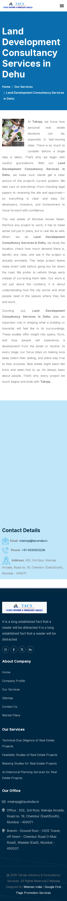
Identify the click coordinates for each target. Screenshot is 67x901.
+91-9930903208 (33, 550)
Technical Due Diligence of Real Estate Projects (28, 743)
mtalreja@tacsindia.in (33, 540)
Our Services (23, 87)
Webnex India (33, 887)
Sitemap (7, 698)
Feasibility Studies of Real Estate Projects (29, 755)
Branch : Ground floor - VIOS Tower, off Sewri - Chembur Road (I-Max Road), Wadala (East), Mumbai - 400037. (33, 839)
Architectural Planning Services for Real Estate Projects (29, 775)
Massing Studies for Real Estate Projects (29, 763)
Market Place (11, 715)
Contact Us (9, 706)
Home (6, 87)
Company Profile (13, 681)
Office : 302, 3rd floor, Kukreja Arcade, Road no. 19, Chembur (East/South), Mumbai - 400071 (35, 816)
